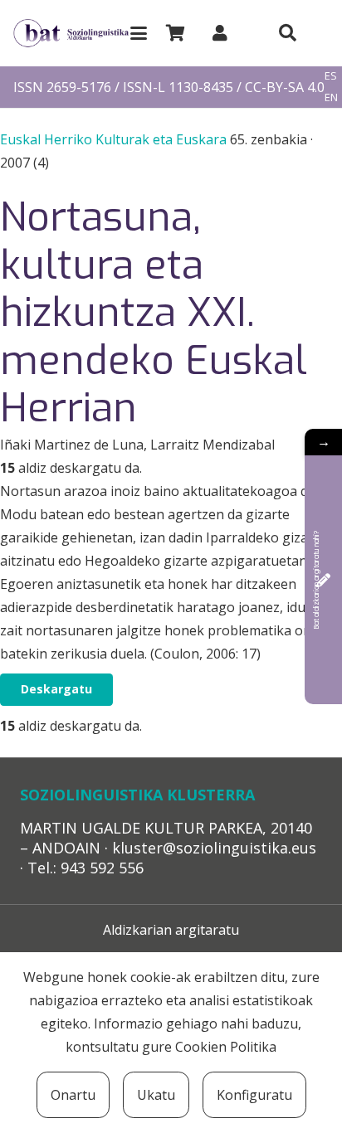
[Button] (287, 33)
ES (331, 75)
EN (331, 97)
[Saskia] (175, 33)
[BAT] (71, 33)
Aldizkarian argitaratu (171, 930)
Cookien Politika (225, 1047)
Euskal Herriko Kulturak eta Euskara (115, 139)
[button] (139, 33)
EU (331, 54)
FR (330, 118)
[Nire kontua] (220, 33)
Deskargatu (56, 689)
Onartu (73, 1095)
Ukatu (156, 1095)
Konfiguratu (254, 1095)
